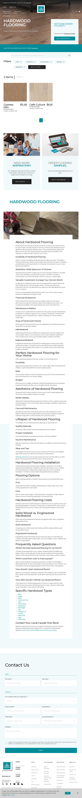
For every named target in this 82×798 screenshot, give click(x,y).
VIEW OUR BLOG (20, 181)
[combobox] (39, 55)
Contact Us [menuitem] (72, 774)
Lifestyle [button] (29, 62)
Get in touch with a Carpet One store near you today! (39, 630)
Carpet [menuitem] (33, 775)
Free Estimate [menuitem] (35, 784)
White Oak (21, 615)
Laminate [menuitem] (34, 778)
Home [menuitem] (4, 7)
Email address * (46, 706)
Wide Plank (22, 619)
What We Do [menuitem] (6, 11)
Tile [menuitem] (32, 781)
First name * (8, 679)
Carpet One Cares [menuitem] (72, 770)
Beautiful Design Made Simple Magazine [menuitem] (48, 778)
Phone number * (9, 706)
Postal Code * (8, 716)
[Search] (69, 55)
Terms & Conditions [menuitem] (72, 778)
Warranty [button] (19, 67)
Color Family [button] (44, 62)
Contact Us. (35, 48)
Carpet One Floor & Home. (13, 787)
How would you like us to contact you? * (16, 696)
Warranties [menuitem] (60, 780)
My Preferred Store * (47, 716)
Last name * (45, 679)
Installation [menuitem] (60, 783)
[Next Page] (45, 120)
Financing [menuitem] (34, 787)
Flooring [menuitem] (33, 766)
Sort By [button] (19, 77)
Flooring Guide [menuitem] (61, 772)
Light (19, 617)
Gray (19, 610)
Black (20, 598)
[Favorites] (76, 11)
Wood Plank (22, 604)
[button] (73, 11)
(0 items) (79, 11)
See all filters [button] (36, 67)
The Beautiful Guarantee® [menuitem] (60, 776)
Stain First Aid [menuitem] (61, 769)
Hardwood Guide (69, 33)
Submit (41, 750)
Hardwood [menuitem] (34, 772)
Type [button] (17, 62)
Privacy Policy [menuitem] (73, 782)
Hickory (20, 613)
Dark (19, 602)
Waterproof (22, 611)
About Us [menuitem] (72, 766)
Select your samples (59, 179)
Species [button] (59, 62)
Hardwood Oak (23, 600)
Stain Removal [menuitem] (61, 766)
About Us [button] (13, 7)
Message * (8, 726)
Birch (19, 594)
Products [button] (17, 11)
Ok (68, 793)
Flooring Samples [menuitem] (46, 772)
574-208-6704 (27, 3)
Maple (20, 596)
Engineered (22, 606)
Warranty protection (22, 457)
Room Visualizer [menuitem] (46, 767)
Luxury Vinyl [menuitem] (34, 769)
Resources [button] (6, 16)
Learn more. (11, 795)
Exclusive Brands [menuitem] (59, 787)
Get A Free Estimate (63, 38)
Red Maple (21, 608)
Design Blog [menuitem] (47, 784)
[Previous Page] (37, 120)
